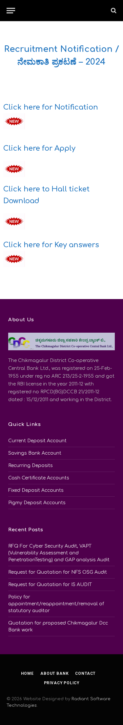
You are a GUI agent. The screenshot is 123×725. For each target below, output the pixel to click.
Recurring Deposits (30, 465)
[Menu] (11, 10)
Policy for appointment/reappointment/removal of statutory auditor (56, 604)
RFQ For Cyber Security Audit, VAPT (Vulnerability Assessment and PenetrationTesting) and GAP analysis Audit (59, 553)
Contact (85, 673)
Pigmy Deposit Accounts (37, 502)
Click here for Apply (39, 148)
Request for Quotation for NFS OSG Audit (57, 572)
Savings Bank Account (34, 453)
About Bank (54, 673)
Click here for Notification (50, 107)
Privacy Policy (61, 683)
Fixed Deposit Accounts (36, 490)
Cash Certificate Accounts (38, 478)
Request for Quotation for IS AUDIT (50, 584)
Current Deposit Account (37, 440)
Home (27, 673)
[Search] (113, 10)
